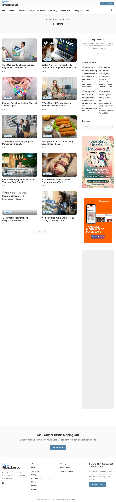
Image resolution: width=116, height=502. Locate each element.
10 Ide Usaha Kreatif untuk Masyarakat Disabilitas (15, 219)
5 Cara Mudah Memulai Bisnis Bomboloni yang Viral (56, 180)
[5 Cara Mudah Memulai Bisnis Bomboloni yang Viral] (59, 165)
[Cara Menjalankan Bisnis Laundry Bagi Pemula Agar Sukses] (19, 50)
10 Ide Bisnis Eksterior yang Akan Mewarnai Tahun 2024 (18, 142)
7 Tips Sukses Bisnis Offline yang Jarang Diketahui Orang (58, 219)
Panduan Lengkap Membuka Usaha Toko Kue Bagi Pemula (19, 180)
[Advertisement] (98, 329)
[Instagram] (98, 54)
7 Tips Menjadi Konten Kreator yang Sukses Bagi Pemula (56, 104)
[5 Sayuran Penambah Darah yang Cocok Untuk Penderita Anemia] (106, 71)
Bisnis (8, 59)
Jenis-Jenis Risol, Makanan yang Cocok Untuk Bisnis (57, 142)
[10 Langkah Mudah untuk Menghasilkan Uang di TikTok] (89, 95)
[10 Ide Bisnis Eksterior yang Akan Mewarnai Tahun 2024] (19, 126)
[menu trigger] (5, 10)
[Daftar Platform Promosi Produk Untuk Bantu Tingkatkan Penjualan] (59, 50)
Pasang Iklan (107, 3)
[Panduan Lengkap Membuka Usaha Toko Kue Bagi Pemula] (19, 165)
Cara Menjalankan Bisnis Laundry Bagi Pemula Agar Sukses (18, 66)
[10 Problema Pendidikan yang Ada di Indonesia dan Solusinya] (89, 71)
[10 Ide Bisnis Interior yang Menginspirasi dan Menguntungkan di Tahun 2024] (106, 95)
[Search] (112, 10)
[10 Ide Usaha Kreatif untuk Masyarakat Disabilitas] (19, 203)
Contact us (109, 43)
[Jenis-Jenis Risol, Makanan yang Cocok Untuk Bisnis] (59, 126)
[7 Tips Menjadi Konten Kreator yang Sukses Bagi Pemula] (59, 88)
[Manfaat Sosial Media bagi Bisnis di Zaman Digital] (19, 88)
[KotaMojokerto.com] (11, 3)
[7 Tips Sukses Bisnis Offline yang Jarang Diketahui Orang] (59, 203)
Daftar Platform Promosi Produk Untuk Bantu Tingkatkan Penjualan (59, 66)
